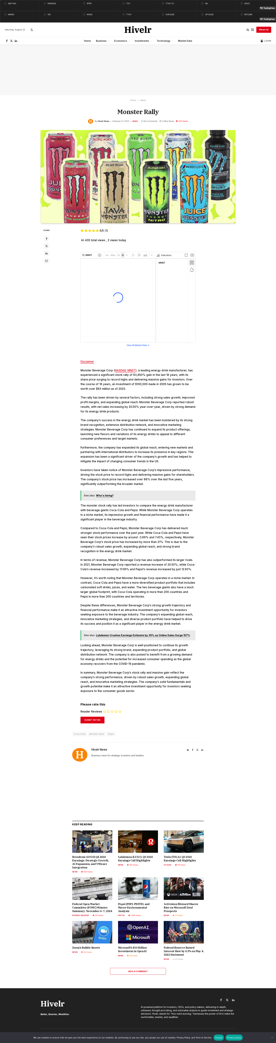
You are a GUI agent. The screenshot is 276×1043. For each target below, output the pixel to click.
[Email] (46, 261)
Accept (218, 1037)
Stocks (167, 865)
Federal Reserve (80, 915)
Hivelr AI (263, 29)
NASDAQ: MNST (125, 370)
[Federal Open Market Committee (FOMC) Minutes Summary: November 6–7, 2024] (92, 888)
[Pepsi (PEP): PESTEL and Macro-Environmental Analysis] (138, 888)
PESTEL (121, 915)
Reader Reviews (91, 711)
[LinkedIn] (46, 253)
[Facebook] (46, 239)
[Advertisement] (138, 70)
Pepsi (111, 734)
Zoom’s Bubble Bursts (86, 947)
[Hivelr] (138, 30)
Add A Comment (138, 971)
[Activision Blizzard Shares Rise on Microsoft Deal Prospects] (184, 888)
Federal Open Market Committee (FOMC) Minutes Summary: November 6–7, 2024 (92, 907)
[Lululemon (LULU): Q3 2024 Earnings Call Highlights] (138, 841)
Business (101, 40)
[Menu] (252, 29)
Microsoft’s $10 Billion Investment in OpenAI (132, 949)
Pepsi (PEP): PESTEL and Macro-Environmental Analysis (134, 907)
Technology (163, 40)
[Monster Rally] (138, 176)
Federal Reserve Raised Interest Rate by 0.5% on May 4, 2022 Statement (184, 951)
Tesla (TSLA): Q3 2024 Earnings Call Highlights (180, 858)
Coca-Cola (79, 734)
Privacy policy (234, 1037)
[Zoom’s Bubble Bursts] (92, 932)
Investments (142, 40)
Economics (120, 40)
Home (87, 40)
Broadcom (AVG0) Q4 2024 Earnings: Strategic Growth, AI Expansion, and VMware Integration (90, 862)
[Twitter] (46, 246)
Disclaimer (87, 361)
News (135, 121)
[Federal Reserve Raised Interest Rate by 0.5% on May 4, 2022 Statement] (184, 932)
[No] (272, 1037)
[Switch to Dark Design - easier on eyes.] (31, 29)
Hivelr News (103, 121)
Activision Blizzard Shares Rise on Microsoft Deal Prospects (181, 907)
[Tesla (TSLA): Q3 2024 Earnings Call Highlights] (184, 841)
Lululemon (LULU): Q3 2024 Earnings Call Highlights (135, 858)
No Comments (150, 121)
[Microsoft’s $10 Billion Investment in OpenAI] (138, 932)
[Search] (248, 29)
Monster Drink (96, 734)
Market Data (185, 40)
